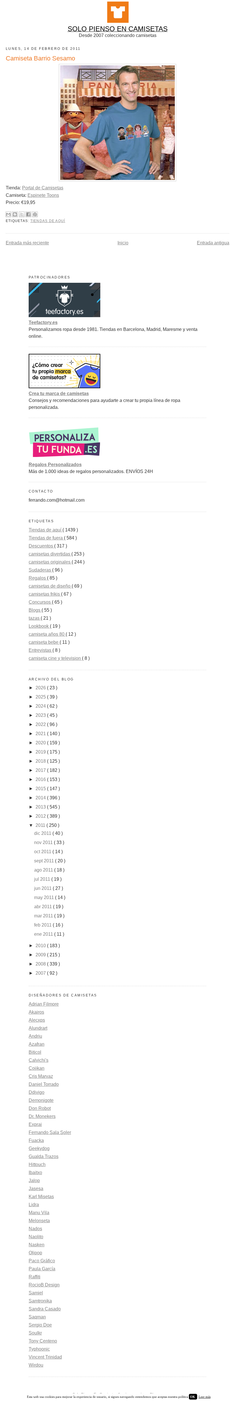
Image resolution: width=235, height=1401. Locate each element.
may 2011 (44, 897)
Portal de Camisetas (42, 187)
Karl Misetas (41, 1196)
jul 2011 (42, 879)
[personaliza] (64, 457)
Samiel (36, 1292)
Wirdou (36, 1365)
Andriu (35, 1036)
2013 (41, 807)
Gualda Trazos (43, 1156)
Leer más (205, 1396)
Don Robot (40, 1108)
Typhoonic (39, 1349)
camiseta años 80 (47, 634)
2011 (41, 825)
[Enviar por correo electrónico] (8, 214)
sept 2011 (44, 860)
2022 (41, 724)
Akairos (36, 1012)
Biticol (35, 1052)
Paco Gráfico (42, 1260)
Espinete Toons (43, 195)
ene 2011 (44, 934)
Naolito (36, 1236)
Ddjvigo (36, 1092)
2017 (41, 770)
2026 (41, 687)
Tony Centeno (43, 1341)
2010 (41, 945)
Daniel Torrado (44, 1084)
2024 (41, 706)
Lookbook (39, 626)
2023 (41, 715)
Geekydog (39, 1148)
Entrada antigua (213, 242)
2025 (41, 696)
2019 (41, 751)
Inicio (122, 242)
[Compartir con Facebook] (28, 214)
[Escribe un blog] (15, 214)
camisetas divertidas (50, 554)
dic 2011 (43, 833)
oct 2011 (43, 851)
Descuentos (41, 545)
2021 (41, 733)
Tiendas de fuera (46, 537)
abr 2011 (43, 906)
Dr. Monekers (42, 1116)
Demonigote (41, 1100)
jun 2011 (43, 888)
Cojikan (36, 1068)
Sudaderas (40, 570)
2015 (41, 788)
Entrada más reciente (27, 242)
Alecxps (37, 1020)
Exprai (35, 1124)
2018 (41, 761)
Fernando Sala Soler (50, 1132)
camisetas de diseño (50, 586)
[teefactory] (64, 315)
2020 (41, 742)
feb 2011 (43, 925)
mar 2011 (44, 915)
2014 (41, 797)
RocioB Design (44, 1284)
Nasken (36, 1244)
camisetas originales (50, 562)
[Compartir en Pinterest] (35, 214)
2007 (41, 973)
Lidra (34, 1204)
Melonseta (39, 1220)
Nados (35, 1228)
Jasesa (36, 1188)
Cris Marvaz (41, 1076)
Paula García (42, 1268)
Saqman (37, 1316)
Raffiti (34, 1276)
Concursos (40, 602)
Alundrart (38, 1028)
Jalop (34, 1180)
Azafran (36, 1044)
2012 (41, 816)
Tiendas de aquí (47, 221)
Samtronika (40, 1300)
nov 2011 (44, 842)
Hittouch (37, 1164)
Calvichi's (38, 1060)
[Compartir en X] (22, 214)
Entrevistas (40, 650)
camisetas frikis (45, 594)
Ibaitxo (35, 1172)
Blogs (35, 610)
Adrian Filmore (44, 1004)
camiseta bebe (44, 642)
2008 (41, 964)
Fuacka (36, 1140)
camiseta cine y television (55, 658)
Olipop (35, 1252)
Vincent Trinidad (45, 1357)
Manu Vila (39, 1212)
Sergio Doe (40, 1324)
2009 (41, 954)
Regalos (38, 578)
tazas (35, 618)
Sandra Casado (45, 1308)
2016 (41, 779)
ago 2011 (44, 870)
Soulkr (35, 1333)
